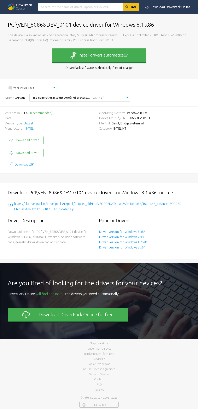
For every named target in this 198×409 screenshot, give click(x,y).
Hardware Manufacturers (99, 353)
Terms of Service (99, 374)
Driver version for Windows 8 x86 (122, 231)
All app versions (99, 343)
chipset (28, 123)
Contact (99, 379)
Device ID (99, 358)
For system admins (99, 364)
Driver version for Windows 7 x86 (122, 237)
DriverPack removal (99, 348)
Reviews (99, 389)
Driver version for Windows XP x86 (123, 242)
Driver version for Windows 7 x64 (122, 247)
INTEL (29, 128)
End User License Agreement (99, 369)
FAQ (99, 384)
